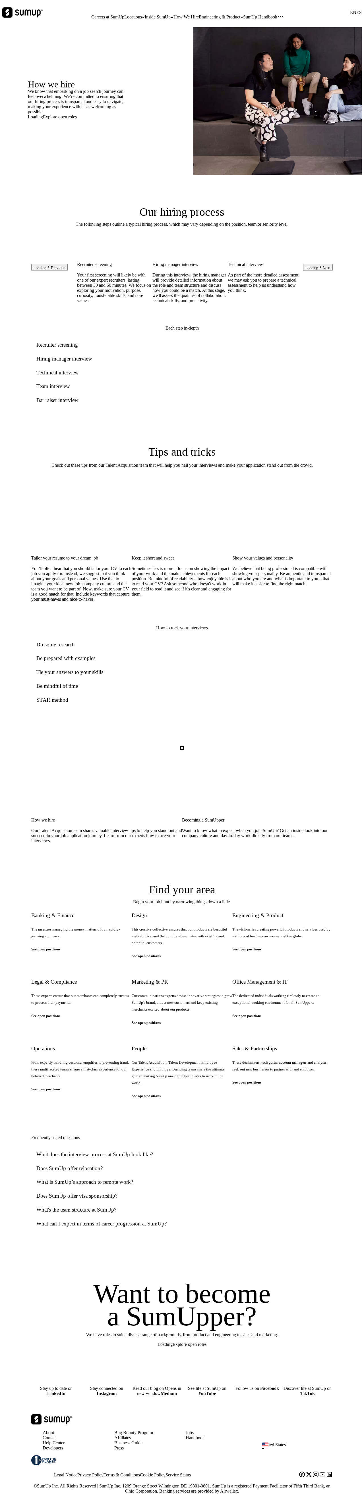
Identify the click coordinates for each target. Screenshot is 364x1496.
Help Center (54, 1442)
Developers (53, 1447)
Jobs (190, 1432)
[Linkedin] (329, 1475)
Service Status (178, 1474)
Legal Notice (65, 1474)
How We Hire (186, 16)
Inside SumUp (158, 16)
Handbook (195, 1437)
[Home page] (51, 1422)
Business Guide (128, 1442)
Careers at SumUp (107, 16)
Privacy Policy (90, 1474)
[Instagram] (315, 1475)
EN (353, 12)
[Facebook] (302, 1475)
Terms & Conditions (122, 1474)
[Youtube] (322, 1475)
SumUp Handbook (260, 16)
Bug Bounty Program (133, 1432)
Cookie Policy (153, 1474)
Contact (50, 1437)
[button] (299, 1448)
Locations (133, 16)
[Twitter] (308, 1475)
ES (359, 12)
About (48, 1432)
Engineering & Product (219, 16)
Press (119, 1447)
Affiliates (122, 1437)
